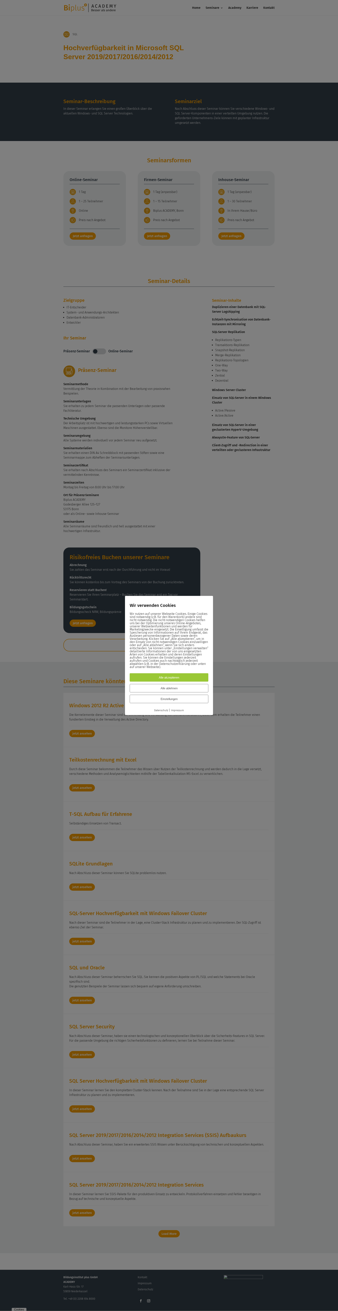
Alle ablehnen (169, 688)
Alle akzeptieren (169, 677)
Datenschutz (161, 710)
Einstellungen (169, 699)
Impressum (177, 710)
